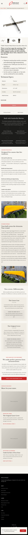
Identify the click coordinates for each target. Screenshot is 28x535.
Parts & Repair (4, 494)
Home (2, 8)
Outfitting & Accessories (5, 492)
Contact (2, 517)
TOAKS (4, 8)
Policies (2, 519)
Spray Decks (3, 490)
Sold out (14, 105)
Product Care (3, 505)
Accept (23, 530)
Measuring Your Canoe (5, 502)
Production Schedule (5, 515)
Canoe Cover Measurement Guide (14, 378)
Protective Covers (4, 488)
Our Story (3, 513)
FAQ (2, 507)
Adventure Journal (4, 500)
